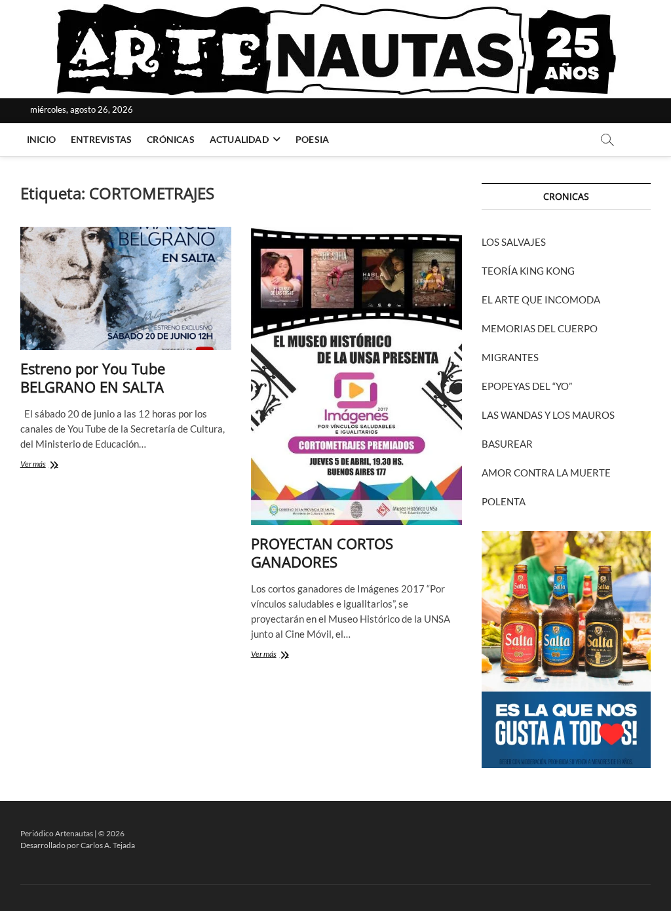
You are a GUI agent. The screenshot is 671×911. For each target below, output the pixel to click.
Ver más (51, 465)
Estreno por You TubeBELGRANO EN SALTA (92, 378)
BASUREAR (507, 444)
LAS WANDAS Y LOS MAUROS (548, 415)
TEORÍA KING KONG (528, 271)
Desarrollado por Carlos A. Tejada (77, 845)
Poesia (312, 139)
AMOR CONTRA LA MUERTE (546, 472)
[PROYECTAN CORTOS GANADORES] (356, 376)
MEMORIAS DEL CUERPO (540, 328)
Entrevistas (101, 139)
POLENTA (504, 501)
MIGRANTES (510, 357)
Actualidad (239, 139)
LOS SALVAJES (514, 242)
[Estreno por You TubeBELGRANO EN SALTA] (125, 288)
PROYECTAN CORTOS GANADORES (322, 552)
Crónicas (171, 139)
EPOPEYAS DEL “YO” (527, 386)
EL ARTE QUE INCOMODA (541, 299)
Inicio (41, 139)
